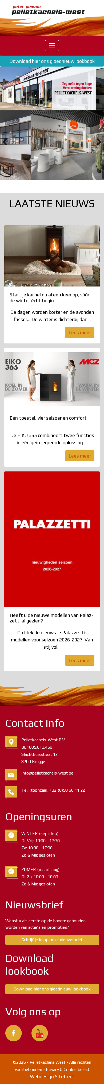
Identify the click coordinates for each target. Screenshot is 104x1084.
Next (96, 141)
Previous (8, 141)
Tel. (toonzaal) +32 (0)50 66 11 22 (53, 790)
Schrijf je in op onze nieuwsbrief (52, 939)
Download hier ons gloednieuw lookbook (52, 61)
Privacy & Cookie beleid (67, 1069)
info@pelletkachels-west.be (47, 773)
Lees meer (80, 332)
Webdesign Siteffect (52, 1076)
